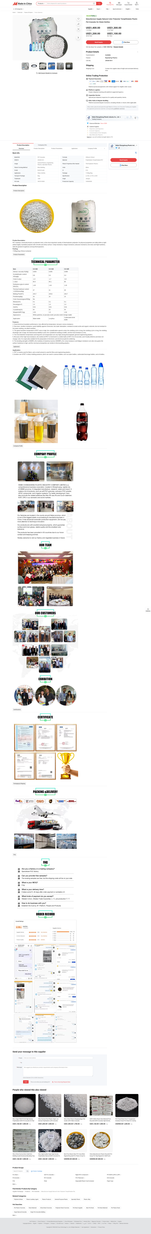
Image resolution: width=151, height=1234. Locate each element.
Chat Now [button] (127, 42)
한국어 (89, 1223)
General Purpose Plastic (61, 1199)
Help (107, 9)
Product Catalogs (37, 1171)
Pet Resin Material (102, 1208)
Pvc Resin (15, 1174)
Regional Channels (96, 1221)
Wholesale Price (78, 1221)
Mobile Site (113, 1221)
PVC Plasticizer (80, 1178)
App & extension (117, 9)
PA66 (45, 1181)
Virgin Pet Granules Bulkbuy (37, 1212)
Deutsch (72, 1223)
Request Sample (118, 47)
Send (25, 1082)
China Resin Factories (46, 1208)
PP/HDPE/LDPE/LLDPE (113, 1174)
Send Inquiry (99, 42)
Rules (137, 9)
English (34, 1223)
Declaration (93, 1227)
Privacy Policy (101, 1227)
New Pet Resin (90, 1208)
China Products (41, 1221)
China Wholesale (68, 1221)
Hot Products (33, 1221)
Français (53, 1223)
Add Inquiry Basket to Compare (47, 73)
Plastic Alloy (87, 1199)
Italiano (67, 1223)
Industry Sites (87, 1221)
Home (14, 12)
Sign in (136, 4)
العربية (84, 1223)
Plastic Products (46, 1199)
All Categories (18, 9)
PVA (14, 1181)
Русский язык (60, 1223)
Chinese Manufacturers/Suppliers (55, 1221)
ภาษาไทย (104, 1223)
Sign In (89, 137)
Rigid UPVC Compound (82, 1174)
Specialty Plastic (75, 1199)
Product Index (105, 1221)
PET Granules (47, 1178)
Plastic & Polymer (28, 12)
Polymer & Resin (18, 1199)
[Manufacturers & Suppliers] (22, 3)
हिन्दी (99, 1223)
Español (40, 1223)
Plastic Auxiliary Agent (32, 1199)
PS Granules (16, 1178)
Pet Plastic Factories (19, 1208)
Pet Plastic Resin (115, 1208)
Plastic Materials (38, 12)
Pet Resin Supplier (77, 1208)
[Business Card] (136, 152)
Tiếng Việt (115, 1223)
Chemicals (19, 12)
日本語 (94, 1223)
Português (46, 1223)
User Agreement (85, 1227)
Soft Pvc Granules (49, 1174)
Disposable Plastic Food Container (85, 1181)
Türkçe (109, 1223)
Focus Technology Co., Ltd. (64, 1227)
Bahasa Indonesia (124, 1223)
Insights (120, 1221)
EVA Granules (110, 1178)
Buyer (98, 9)
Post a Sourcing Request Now (61, 1082)
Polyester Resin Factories (62, 1208)
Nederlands (79, 1223)
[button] (101, 148)
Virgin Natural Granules (20, 1212)
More (14, 1215)
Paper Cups (110, 1181)
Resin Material (32, 1208)
